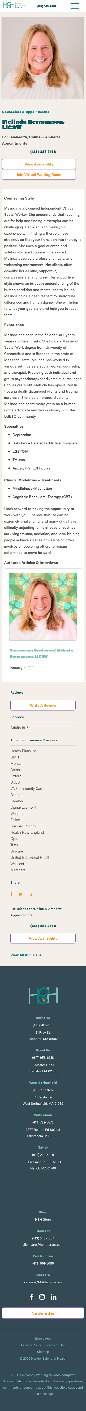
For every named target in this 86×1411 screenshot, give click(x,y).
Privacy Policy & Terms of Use (43, 1345)
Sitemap (43, 1351)
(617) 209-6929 (43, 1154)
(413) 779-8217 (43, 1089)
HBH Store (43, 1219)
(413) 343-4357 (46, 6)
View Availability (39, 164)
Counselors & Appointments (25, 111)
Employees (43, 1338)
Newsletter (43, 1313)
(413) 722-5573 (43, 1122)
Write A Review (43, 705)
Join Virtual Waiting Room (38, 174)
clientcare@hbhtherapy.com (43, 1244)
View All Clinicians (26, 954)
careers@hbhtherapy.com (43, 1282)
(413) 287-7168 (43, 151)
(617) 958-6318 (43, 1057)
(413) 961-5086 (43, 1263)
